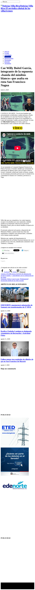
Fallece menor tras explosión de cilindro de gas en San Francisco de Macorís (17, 360)
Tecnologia (7, 63)
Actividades (7, 55)
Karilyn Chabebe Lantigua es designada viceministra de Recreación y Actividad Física (16, 333)
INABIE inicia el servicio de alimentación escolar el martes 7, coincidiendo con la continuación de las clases (17, 275)
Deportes (7, 62)
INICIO (6, 51)
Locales (6, 53)
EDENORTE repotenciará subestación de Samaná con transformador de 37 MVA (16, 306)
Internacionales (8, 58)
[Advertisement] (17, 31)
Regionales (7, 57)
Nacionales (7, 60)
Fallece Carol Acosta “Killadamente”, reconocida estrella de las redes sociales (15, 279)
